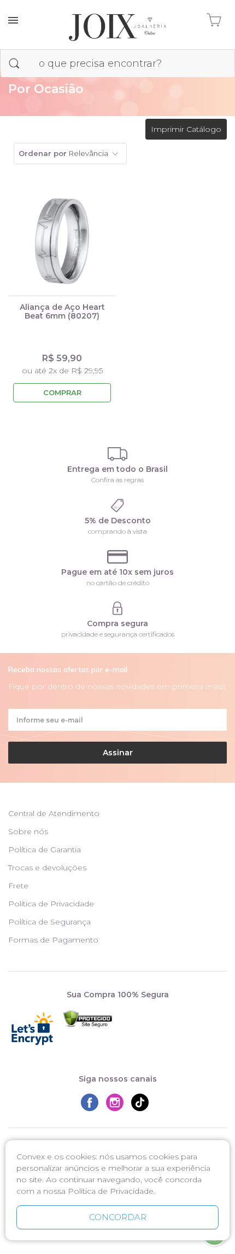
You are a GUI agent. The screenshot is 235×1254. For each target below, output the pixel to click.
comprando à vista (117, 531)
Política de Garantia (44, 849)
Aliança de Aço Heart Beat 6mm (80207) (62, 311)
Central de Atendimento (53, 813)
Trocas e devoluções (47, 867)
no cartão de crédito (117, 583)
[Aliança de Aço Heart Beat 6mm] (62, 241)
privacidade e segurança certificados (117, 634)
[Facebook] (92, 1102)
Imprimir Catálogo (186, 129)
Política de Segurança (49, 922)
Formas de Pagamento (53, 940)
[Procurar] (14, 63)
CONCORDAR (117, 1217)
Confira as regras (117, 480)
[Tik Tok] (142, 1102)
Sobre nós (28, 831)
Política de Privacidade (51, 904)
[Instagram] (117, 1102)
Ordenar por (43, 153)
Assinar (118, 753)
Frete (18, 886)
